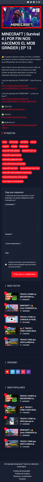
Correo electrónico (13, 244)
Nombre (9, 234)
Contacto (22, 479)
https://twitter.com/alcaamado (13, 109)
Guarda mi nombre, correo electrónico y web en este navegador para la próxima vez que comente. (22, 264)
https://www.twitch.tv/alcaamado (14, 117)
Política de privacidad (21, 471)
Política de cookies (22, 474)
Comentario (10, 204)
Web (7, 253)
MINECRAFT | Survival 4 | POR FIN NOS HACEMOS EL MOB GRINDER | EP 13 (21, 41)
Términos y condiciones (22, 476)
